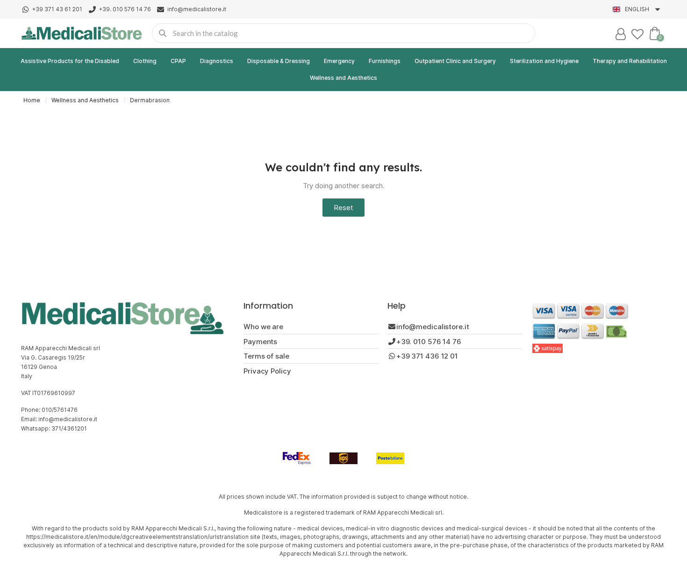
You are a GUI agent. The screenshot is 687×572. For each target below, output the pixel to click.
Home (31, 100)
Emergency (339, 60)
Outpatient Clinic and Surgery (455, 60)
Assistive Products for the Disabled (70, 60)
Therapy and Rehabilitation (630, 60)
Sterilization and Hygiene (544, 60)
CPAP (178, 60)
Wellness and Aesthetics (343, 77)
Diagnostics (216, 60)
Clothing (145, 60)
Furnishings (385, 60)
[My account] (620, 34)
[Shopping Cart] (655, 33)
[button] (343, 207)
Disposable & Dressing (278, 60)
